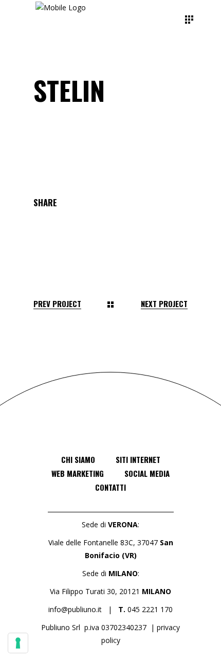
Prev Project (57, 303)
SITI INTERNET (138, 459)
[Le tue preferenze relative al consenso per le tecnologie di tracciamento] (18, 643)
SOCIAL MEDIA (147, 473)
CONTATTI (110, 487)
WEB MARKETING (77, 473)
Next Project (164, 303)
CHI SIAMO (78, 459)
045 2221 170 (150, 609)
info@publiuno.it (75, 609)
